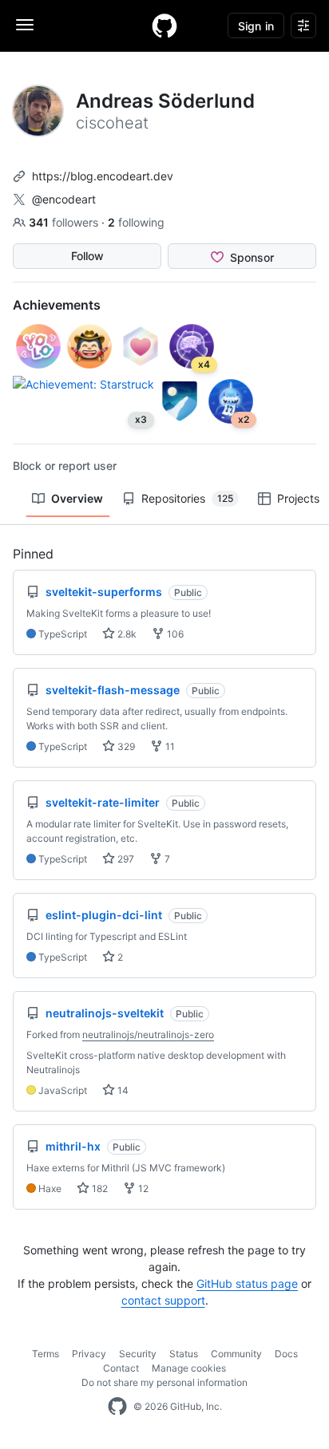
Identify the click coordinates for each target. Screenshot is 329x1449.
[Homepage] (164, 25)
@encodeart (64, 199)
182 (98, 1188)
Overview (77, 498)
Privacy (89, 1354)
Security (138, 1354)
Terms (45, 1354)
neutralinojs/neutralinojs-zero (148, 1034)
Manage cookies (189, 1368)
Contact (121, 1368)
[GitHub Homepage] (117, 1406)
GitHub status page (247, 1283)
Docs (286, 1354)
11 (169, 746)
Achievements (57, 305)
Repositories (187, 498)
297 (124, 859)
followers (65, 222)
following (136, 222)
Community (236, 1354)
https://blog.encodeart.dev (102, 176)
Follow (87, 256)
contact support (163, 1300)
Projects (298, 498)
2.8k (126, 634)
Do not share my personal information (164, 1382)
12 (142, 1188)
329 (125, 746)
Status (183, 1354)
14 (122, 1090)
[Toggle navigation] (25, 25)
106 (174, 634)
